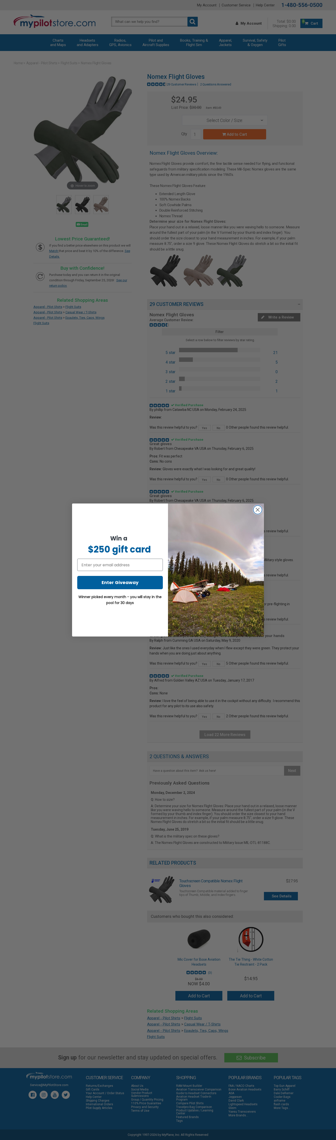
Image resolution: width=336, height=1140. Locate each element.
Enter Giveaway (120, 582)
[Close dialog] (257, 509)
